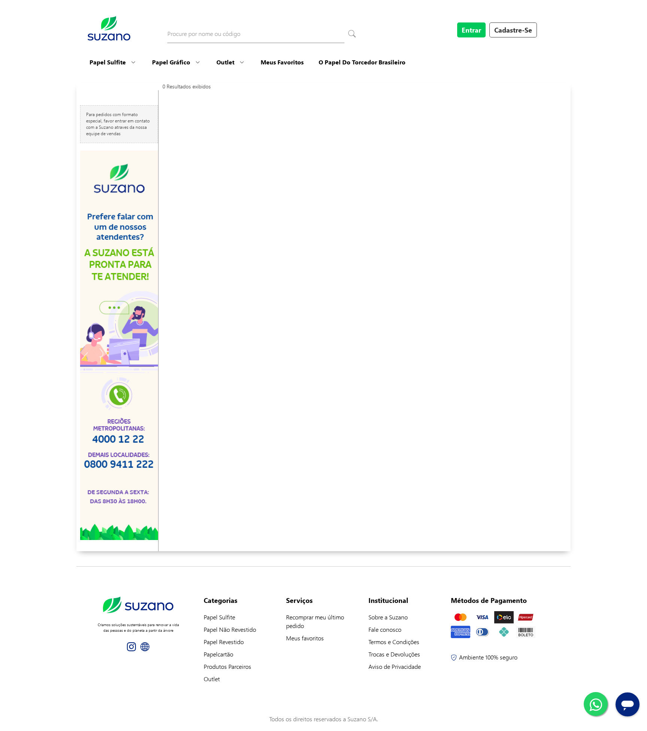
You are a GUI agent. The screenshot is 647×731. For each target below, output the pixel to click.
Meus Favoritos (282, 62)
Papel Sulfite (107, 62)
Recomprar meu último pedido (315, 621)
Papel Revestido (224, 642)
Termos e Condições (393, 642)
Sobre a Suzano (388, 617)
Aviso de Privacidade (394, 666)
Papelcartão (218, 654)
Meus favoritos (305, 638)
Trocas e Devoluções (394, 654)
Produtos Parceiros (227, 666)
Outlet (225, 62)
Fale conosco (384, 629)
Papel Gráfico (171, 62)
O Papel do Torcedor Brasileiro (362, 62)
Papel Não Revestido (230, 629)
